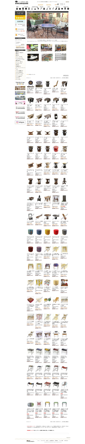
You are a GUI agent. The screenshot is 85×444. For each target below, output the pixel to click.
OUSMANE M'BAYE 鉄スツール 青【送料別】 (38, 374)
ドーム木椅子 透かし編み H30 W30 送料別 (55, 254)
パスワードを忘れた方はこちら (20, 45)
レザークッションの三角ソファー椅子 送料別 (39, 204)
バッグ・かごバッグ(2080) (20, 59)
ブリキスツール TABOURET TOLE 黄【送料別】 (47, 357)
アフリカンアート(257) (19, 73)
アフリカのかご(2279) (19, 58)
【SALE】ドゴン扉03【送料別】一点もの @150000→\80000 (64, 204)
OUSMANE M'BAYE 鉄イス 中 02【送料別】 (64, 374)
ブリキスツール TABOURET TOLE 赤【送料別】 (55, 357)
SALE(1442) (18, 77)
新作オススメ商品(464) (19, 52)
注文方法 (47, 440)
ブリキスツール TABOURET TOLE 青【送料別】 (38, 357)
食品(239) (17, 55)
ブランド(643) (18, 79)
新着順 (54, 77)
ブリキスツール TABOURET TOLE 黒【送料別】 (64, 357)
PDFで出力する (65, 75)
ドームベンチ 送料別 (30, 321)
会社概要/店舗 (51, 440)
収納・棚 (56, 60)
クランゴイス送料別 (30, 221)
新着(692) (17, 51)
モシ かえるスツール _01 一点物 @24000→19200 (47, 121)
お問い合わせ (66, 440)
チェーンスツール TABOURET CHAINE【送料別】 (30, 357)
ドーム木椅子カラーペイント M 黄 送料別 (39, 288)
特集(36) (17, 53)
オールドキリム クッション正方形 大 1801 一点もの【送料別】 (30, 305)
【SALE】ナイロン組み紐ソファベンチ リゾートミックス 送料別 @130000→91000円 (30, 410)
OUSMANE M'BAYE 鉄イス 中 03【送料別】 (30, 390)
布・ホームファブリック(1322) (20, 68)
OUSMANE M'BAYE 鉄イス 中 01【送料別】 (38, 390)
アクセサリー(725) (19, 63)
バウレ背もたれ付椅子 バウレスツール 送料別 (56, 204)
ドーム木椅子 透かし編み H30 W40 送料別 (64, 272)
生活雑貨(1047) (18, 66)
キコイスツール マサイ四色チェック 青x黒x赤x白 (39, 254)
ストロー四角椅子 (55, 287)
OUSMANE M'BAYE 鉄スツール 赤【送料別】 (55, 374)
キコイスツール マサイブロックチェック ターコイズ (30, 237)
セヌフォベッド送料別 (39, 221)
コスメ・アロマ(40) (19, 56)
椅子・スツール (57, 51)
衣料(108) (17, 64)
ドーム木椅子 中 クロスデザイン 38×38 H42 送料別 (56, 272)
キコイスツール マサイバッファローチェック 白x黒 (64, 237)
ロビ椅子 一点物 (55, 88)
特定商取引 (56, 440)
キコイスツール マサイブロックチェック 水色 (38, 237)
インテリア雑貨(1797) (19, 70)
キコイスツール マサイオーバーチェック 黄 (47, 237)
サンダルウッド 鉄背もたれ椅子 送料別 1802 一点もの (55, 339)
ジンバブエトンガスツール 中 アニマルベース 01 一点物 (56, 186)
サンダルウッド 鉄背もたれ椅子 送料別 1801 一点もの (64, 339)
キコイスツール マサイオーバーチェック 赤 (55, 237)
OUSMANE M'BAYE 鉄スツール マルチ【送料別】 (30, 374)
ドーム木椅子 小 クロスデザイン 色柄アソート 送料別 (47, 272)
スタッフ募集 (61, 440)
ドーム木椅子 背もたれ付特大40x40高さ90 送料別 (56, 322)
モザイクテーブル (44, 51)
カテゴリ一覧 (43, 440)
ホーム (38, 440)
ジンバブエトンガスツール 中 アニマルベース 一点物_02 (39, 186)
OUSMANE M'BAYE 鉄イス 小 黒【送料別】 (55, 390)
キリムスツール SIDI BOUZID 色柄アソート (64, 288)
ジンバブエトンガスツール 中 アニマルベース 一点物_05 (30, 186)
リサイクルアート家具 (45, 61)
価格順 (51, 77)
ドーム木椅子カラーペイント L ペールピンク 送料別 (39, 322)
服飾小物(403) (18, 60)
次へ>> (30, 77)
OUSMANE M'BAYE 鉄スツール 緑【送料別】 (47, 374)
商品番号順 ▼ (58, 77)
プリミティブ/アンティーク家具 (32, 61)
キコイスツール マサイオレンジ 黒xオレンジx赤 (30, 254)
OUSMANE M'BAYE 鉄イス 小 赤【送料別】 (47, 390)
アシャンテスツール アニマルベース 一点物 (30, 170)
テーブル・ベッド (29, 51)
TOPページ (16, 10)
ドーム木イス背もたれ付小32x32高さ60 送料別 (64, 322)
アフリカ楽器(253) (19, 76)
